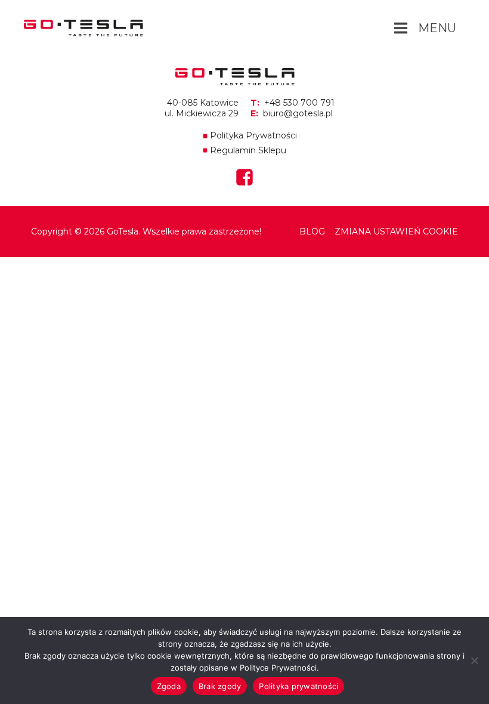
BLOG (312, 231)
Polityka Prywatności (253, 136)
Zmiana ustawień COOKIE (396, 231)
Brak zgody (220, 686)
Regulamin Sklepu (248, 151)
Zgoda (169, 686)
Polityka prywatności (298, 686)
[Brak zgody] (474, 660)
